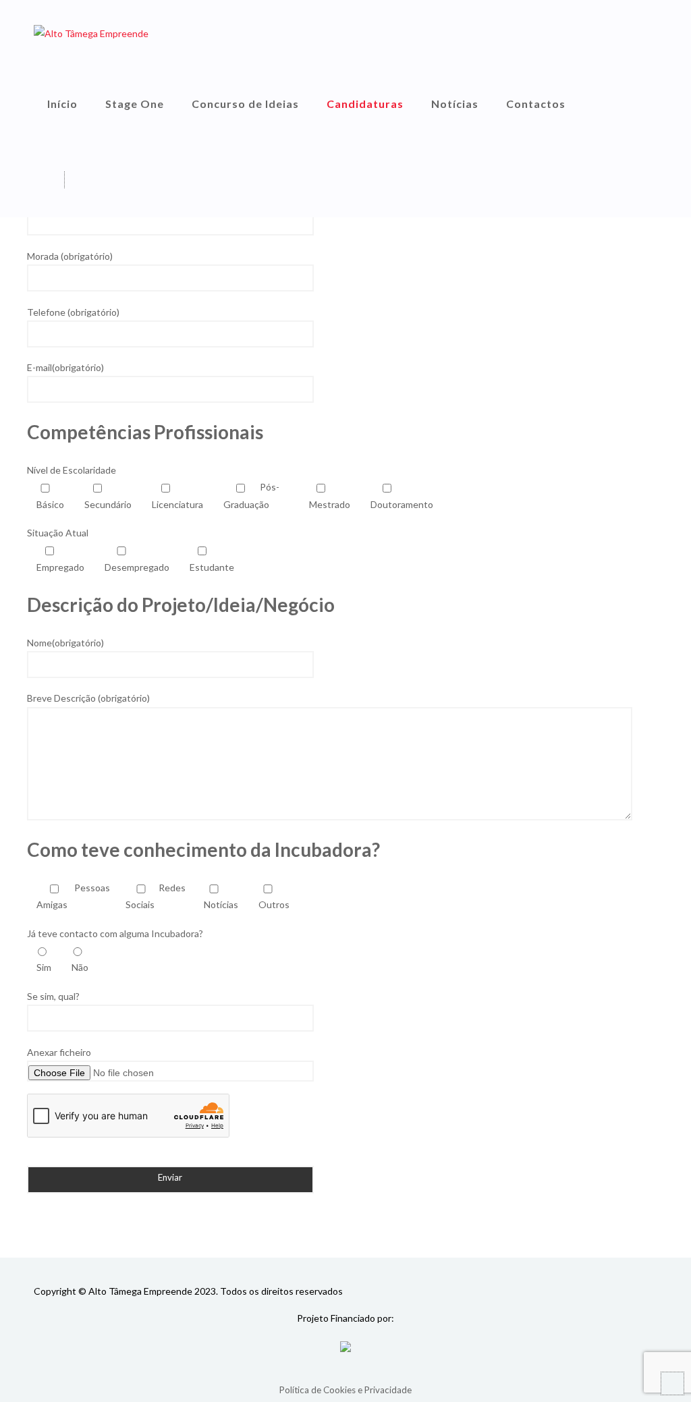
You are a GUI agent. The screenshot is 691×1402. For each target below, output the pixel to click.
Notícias (454, 103)
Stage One (134, 103)
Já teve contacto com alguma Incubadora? (115, 933)
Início (62, 103)
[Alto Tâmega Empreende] (91, 33)
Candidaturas (365, 103)
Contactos (535, 103)
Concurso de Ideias (245, 103)
